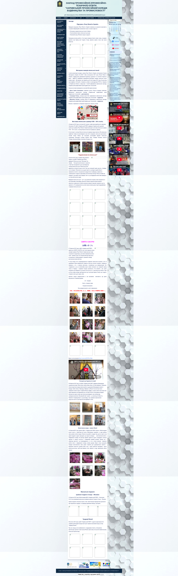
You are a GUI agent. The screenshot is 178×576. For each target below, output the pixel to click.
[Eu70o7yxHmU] (100, 212)
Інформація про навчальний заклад (61, 30)
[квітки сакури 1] (75, 488)
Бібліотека (59, 91)
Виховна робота (61, 85)
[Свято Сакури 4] (75, 316)
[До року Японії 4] (100, 544)
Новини (65, 17)
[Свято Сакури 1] (87, 303)
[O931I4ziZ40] (100, 225)
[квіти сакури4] (100, 462)
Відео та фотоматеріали (61, 109)
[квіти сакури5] (75, 475)
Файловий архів (61, 116)
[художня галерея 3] (100, 412)
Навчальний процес (60, 60)
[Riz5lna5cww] (75, 238)
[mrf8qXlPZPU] (75, 199)
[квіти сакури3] (87, 462)
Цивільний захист (59, 113)
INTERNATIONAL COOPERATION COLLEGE (106, 17)
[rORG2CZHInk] (100, 151)
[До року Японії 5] (75, 557)
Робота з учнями (90, 17)
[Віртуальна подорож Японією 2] (83, 516)
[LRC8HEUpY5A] (100, 54)
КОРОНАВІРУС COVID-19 (60, 22)
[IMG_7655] (87, 54)
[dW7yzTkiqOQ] (75, 212)
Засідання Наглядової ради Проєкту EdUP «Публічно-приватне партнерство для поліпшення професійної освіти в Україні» (116, 65)
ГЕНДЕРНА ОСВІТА (61, 88)
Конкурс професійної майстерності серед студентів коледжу (115, 94)
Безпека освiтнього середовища (60, 104)
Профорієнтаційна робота (61, 100)
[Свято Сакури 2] (100, 303)
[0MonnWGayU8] (87, 238)
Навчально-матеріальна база (60, 50)
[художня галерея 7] (100, 425)
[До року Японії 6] (87, 557)
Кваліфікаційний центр (61, 65)
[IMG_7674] (75, 67)
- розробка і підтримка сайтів (89, 574)
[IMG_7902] (100, 67)
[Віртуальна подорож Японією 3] (93, 516)
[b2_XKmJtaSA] (75, 151)
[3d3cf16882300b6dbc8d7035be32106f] (87, 151)
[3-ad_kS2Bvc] (87, 225)
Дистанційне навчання (60, 26)
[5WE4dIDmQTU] (100, 238)
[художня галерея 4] (75, 425)
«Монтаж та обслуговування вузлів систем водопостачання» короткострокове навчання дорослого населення (115, 87)
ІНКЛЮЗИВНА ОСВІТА (60, 77)
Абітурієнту (73, 17)
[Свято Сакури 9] (87, 342)
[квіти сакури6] (87, 475)
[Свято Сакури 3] (100, 316)
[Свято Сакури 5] (87, 316)
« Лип (110, 33)
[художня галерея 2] (87, 412)
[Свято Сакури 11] (75, 303)
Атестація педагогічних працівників (60, 56)
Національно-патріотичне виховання (60, 95)
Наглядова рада (61, 34)
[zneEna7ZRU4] (75, 225)
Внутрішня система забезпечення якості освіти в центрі (61, 44)
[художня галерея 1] (75, 412)
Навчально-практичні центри (60, 69)
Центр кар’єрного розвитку (60, 81)
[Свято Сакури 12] (100, 342)
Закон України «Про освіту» (60, 38)
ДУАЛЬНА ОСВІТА (61, 73)
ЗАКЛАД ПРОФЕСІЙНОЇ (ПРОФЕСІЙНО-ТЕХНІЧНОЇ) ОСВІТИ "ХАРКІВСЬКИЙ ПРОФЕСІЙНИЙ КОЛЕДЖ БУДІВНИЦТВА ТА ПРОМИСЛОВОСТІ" (85, 8)
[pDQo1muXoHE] (87, 199)
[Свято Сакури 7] (75, 329)
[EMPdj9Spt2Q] (100, 199)
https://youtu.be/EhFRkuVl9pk (85, 358)
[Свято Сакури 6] (100, 329)
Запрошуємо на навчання (115, 54)
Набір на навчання (113, 60)
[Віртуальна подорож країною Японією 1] (74, 516)
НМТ (81, 17)
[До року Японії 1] (75, 544)
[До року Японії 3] (87, 544)
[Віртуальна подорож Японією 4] (102, 516)
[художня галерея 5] (87, 425)
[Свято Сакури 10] (75, 342)
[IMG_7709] (75, 54)
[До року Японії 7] (100, 557)
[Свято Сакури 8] (87, 329)
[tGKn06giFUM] (87, 67)
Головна (59, 17)
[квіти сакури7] (100, 475)
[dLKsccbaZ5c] (87, 212)
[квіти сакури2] (75, 462)
